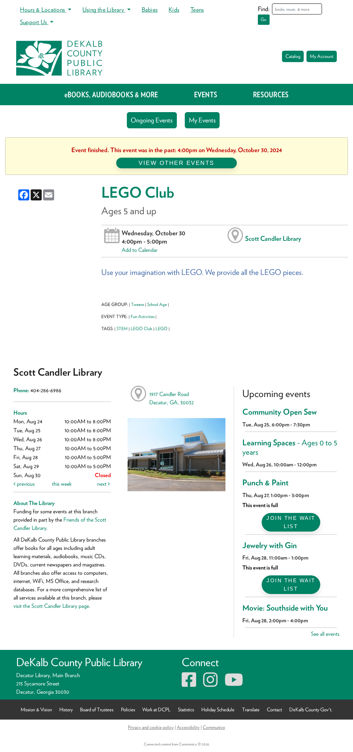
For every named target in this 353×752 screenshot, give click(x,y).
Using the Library (103, 9)
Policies (128, 709)
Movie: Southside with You (285, 608)
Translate (251, 709)
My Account (321, 56)
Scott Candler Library (273, 238)
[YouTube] (233, 684)
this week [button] (62, 484)
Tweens (137, 304)
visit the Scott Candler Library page (51, 606)
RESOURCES (271, 94)
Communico (214, 727)
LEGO (161, 328)
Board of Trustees (96, 709)
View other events (176, 162)
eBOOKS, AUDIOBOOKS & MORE (111, 94)
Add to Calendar (140, 250)
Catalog (292, 56)
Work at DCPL (156, 709)
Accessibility (188, 727)
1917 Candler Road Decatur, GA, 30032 (171, 398)
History (66, 709)
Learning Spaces (289, 447)
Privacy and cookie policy (151, 727)
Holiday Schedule (217, 709)
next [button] (102, 484)
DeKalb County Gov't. (310, 709)
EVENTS (205, 94)
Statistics (186, 709)
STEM (122, 328)
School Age (157, 304)
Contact (274, 709)
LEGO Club (141, 328)
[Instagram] (210, 684)
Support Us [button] (34, 22)
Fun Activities (142, 316)
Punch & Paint (265, 482)
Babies (150, 9)
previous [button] (25, 484)
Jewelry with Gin (269, 545)
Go (263, 19)
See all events (325, 634)
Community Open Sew (279, 412)
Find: (264, 8)
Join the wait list (290, 522)
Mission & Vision (36, 709)
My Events (202, 120)
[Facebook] (189, 684)
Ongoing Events (152, 120)
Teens (197, 9)
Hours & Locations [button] (43, 9)
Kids (174, 9)
